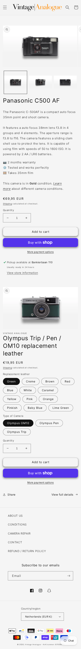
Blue (10, 390)
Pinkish (12, 407)
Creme (30, 381)
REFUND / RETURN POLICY (27, 551)
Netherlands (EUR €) (38, 616)
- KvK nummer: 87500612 (53, 644)
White (28, 390)
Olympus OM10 (18, 423)
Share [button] (11, 494)
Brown (49, 381)
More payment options (40, 251)
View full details (62, 494)
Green (11, 381)
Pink (30, 399)
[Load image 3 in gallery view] (65, 82)
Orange (48, 399)
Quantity (8, 210)
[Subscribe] (68, 575)
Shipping (7, 203)
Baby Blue (35, 407)
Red (67, 381)
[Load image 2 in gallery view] (40, 82)
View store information (22, 272)
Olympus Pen (49, 423)
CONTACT (15, 542)
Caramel (48, 390)
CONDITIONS (17, 524)
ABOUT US (15, 515)
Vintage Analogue (33, 644)
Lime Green (60, 407)
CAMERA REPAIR (19, 533)
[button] (5, 7)
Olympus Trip (17, 431)
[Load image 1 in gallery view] (15, 82)
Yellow (11, 399)
